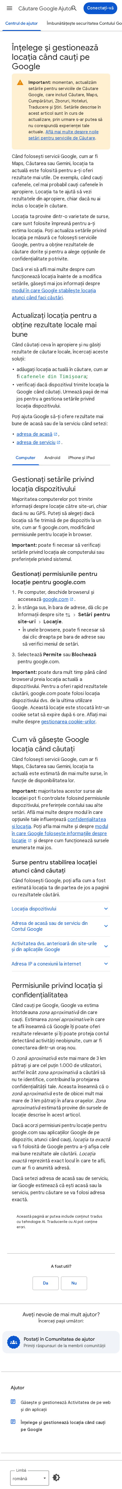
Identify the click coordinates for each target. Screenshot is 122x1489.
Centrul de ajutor (21, 23)
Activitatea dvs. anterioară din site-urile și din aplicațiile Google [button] (54, 947)
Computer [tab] (26, 457)
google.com (55, 599)
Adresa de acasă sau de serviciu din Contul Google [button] (50, 926)
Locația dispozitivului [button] (34, 909)
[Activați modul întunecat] (56, 1477)
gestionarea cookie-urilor (68, 722)
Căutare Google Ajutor (45, 8)
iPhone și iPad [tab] (81, 457)
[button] (9, 8)
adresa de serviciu (36, 443)
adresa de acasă (34, 434)
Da (45, 1283)
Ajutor (17, 1388)
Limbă (21, 1470)
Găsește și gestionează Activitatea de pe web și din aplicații (66, 1406)
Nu (74, 1283)
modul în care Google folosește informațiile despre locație (60, 834)
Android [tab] (52, 457)
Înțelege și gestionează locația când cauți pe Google (63, 1426)
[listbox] (29, 1478)
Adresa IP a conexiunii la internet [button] (46, 964)
